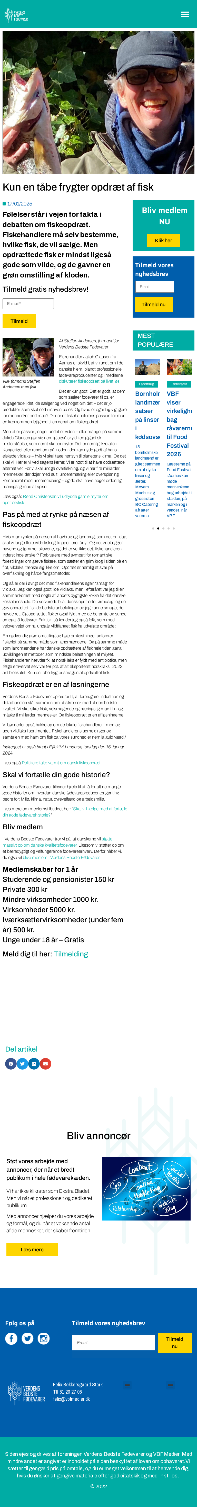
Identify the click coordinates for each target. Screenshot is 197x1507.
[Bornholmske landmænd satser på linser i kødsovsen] (147, 367)
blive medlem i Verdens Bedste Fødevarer (61, 857)
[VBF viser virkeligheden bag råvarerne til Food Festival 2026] (179, 367)
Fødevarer (179, 384)
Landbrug (146, 384)
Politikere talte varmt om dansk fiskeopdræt (61, 762)
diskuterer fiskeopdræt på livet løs (89, 381)
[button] (185, 14)
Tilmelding (71, 954)
